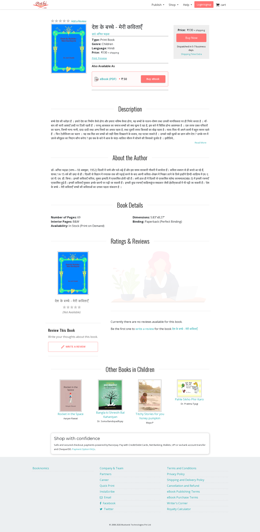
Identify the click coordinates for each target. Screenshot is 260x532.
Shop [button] (172, 5)
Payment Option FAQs (83, 449)
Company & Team (111, 468)
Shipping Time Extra (191, 54)
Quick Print (107, 486)
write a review (144, 329)
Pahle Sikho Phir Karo (189, 399)
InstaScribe (107, 491)
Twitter (108, 509)
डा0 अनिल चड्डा (100, 34)
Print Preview (99, 58)
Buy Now (191, 38)
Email (107, 497)
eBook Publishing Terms (183, 491)
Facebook (108, 503)
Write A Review (75, 346)
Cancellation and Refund (183, 486)
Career (104, 480)
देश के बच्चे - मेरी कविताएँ (184, 329)
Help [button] (186, 5)
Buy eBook (152, 79)
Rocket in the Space (70, 414)
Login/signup (204, 4)
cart (222, 5)
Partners (105, 474)
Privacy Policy (176, 474)
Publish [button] (157, 5)
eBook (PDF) (107, 79)
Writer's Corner (177, 503)
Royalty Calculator (179, 509)
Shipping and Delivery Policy (185, 480)
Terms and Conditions (181, 468)
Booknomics (41, 468)
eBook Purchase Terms (182, 497)
